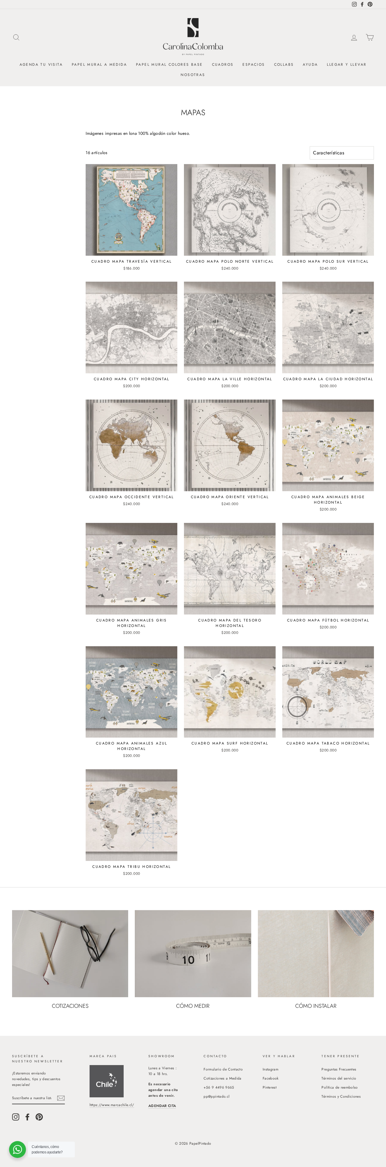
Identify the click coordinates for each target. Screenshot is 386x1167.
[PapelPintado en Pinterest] (39, 1117)
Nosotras (193, 74)
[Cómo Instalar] (316, 953)
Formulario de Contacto (223, 1069)
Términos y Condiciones (341, 1096)
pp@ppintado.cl (216, 1096)
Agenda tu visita (41, 64)
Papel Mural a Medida (99, 64)
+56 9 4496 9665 (219, 1087)
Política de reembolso (339, 1087)
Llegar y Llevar (346, 64)
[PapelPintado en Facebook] (27, 1117)
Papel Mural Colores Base (169, 64)
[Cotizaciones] (70, 953)
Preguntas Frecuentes (338, 1069)
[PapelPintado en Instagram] (15, 1117)
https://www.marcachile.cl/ (112, 1104)
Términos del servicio (338, 1078)
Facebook (271, 1078)
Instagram (270, 1069)
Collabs (284, 64)
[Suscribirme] (61, 1098)
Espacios (253, 64)
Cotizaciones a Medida (222, 1078)
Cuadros (223, 64)
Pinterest (270, 1087)
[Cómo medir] (193, 953)
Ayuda (310, 64)
